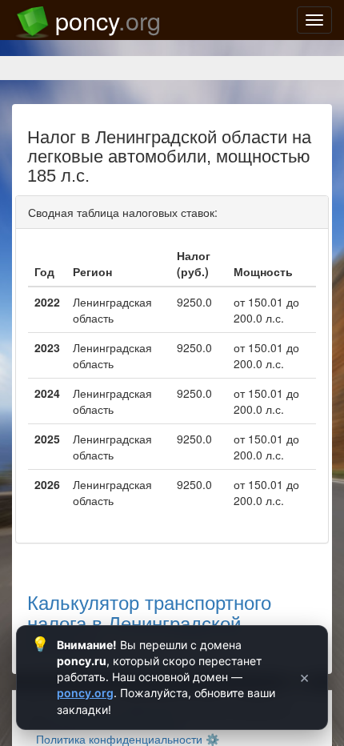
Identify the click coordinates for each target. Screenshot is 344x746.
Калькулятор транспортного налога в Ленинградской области (149, 623)
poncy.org (85, 693)
